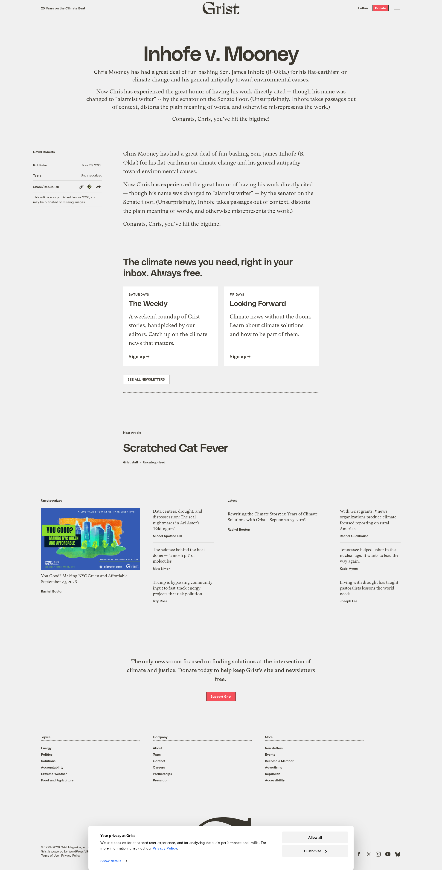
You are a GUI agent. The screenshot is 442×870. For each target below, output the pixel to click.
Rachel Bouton (52, 591)
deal (175, 72)
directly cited (270, 91)
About (157, 748)
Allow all (315, 837)
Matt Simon (161, 568)
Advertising (273, 767)
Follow (363, 8)
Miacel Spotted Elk (167, 536)
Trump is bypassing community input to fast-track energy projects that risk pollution (182, 588)
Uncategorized (91, 175)
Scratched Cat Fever (175, 447)
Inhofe (256, 72)
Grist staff (130, 462)
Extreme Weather (54, 774)
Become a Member (279, 761)
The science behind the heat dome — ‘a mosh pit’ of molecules (179, 555)
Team (157, 754)
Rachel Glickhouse (354, 536)
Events (270, 754)
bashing (208, 72)
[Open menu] (397, 8)
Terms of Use (50, 855)
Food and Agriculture (57, 780)
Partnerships (162, 774)
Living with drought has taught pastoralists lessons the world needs (369, 588)
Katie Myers (349, 568)
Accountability (52, 767)
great (162, 72)
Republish (272, 774)
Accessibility (275, 780)
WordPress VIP (79, 851)
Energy (46, 748)
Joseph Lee (348, 601)
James (239, 72)
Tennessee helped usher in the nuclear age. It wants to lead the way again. (369, 555)
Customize (312, 851)
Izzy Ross (160, 601)
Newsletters (274, 748)
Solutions (48, 761)
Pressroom (161, 780)
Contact (159, 761)
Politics (46, 754)
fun (192, 72)
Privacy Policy (71, 855)
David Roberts (44, 152)
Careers (159, 767)
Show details (110, 861)
